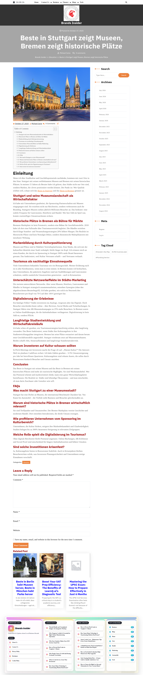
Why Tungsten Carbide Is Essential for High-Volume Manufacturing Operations (59, 635)
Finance (65, 2)
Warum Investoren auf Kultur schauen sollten (31, 150)
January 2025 (103, 193)
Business (56, 2)
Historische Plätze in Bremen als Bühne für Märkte (33, 136)
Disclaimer (15, 656)
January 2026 (103, 120)
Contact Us (45, 2)
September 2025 (104, 145)
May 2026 (102, 102)
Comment (18, 480)
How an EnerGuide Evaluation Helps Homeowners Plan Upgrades (90, 652)
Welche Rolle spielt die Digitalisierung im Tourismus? (35, 164)
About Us (14, 642)
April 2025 (102, 175)
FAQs (21, 155)
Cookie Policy (15, 660)
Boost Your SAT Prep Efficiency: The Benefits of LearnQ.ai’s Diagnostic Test (51, 588)
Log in (101, 235)
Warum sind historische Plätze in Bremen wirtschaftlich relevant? (38, 159)
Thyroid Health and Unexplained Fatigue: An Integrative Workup (58, 627)
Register (101, 229)
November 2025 (104, 133)
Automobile (115, 655)
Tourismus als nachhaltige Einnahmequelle (31, 141)
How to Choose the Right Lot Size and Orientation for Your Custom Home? (91, 665)
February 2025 (104, 187)
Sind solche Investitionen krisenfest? (30, 166)
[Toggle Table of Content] (54, 129)
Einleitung (19, 132)
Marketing (115, 650)
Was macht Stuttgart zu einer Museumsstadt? (32, 157)
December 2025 (104, 126)
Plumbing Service (103, 258)
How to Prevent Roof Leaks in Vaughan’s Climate (57, 648)
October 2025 (103, 138)
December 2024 (104, 199)
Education (53, 57)
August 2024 (103, 211)
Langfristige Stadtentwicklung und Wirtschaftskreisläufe (35, 148)
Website (16, 530)
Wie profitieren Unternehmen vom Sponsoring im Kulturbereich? (38, 162)
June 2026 (102, 96)
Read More (24, 565)
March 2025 (103, 181)
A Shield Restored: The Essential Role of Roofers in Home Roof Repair (91, 646)
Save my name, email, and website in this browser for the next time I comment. (49, 539)
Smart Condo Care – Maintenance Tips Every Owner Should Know (91, 640)
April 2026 (102, 108)
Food (113, 660)
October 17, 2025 (22, 123)
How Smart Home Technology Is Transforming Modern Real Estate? (58, 666)
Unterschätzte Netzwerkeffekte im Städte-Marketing (33, 143)
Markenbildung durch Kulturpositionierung (31, 139)
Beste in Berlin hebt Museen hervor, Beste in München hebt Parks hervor (25, 588)
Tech (81, 2)
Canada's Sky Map (103, 252)
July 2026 (102, 90)
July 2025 (102, 157)
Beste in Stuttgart (45, 191)
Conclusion (22, 153)
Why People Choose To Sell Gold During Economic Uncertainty (60, 654)
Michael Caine (37, 123)
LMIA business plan (120, 252)
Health (114, 646)
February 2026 (104, 114)
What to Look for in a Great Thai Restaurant (58, 660)
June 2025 (102, 163)
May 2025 (102, 169)
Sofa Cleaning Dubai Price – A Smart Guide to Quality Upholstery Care (90, 659)
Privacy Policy (16, 651)
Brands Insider (71, 23)
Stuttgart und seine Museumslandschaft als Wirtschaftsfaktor (36, 134)
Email (16, 521)
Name (16, 512)
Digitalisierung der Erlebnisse (27, 146)
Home (36, 2)
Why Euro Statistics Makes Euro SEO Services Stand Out (59, 642)
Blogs (74, 2)
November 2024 (104, 205)
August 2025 (103, 151)
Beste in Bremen (67, 191)
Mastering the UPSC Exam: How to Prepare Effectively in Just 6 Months (78, 588)
